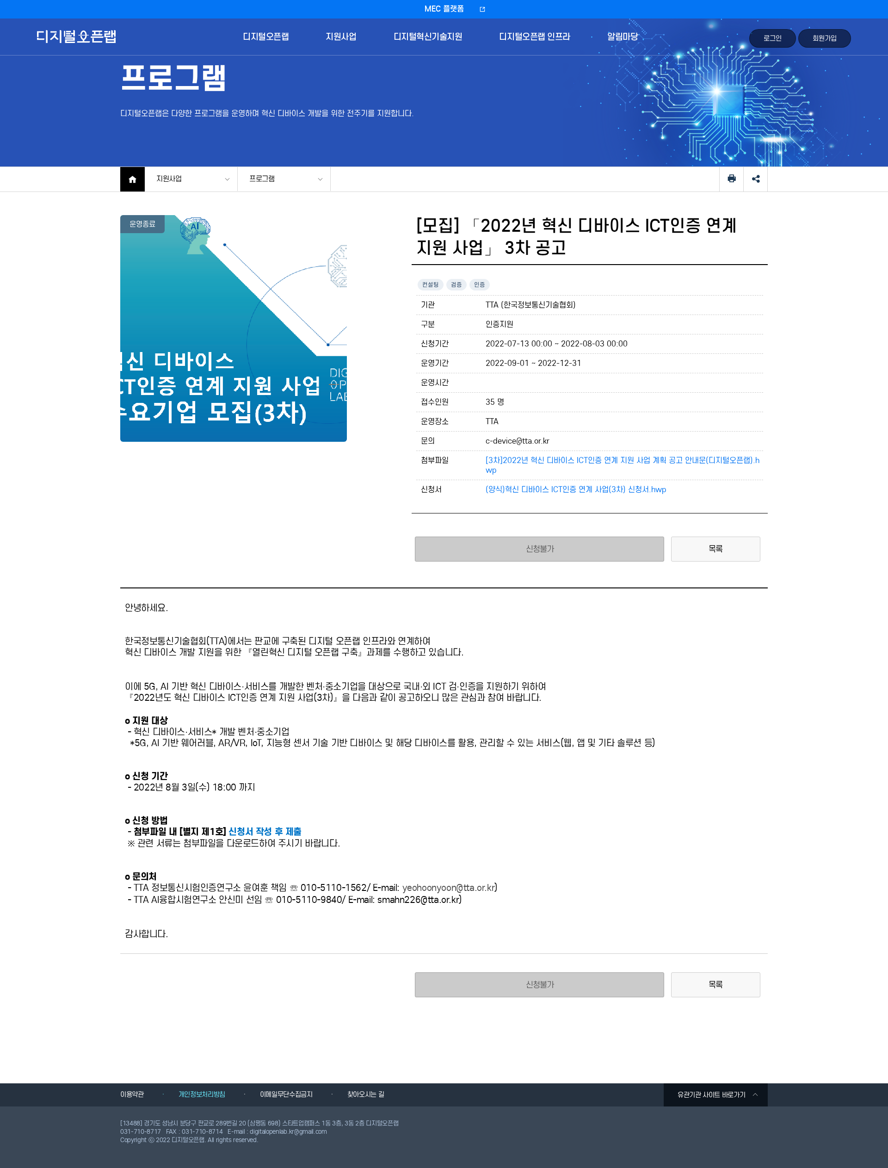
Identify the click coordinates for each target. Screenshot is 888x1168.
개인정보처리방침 (202, 1094)
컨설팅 (430, 284)
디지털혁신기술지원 (428, 36)
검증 (456, 284)
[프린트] (731, 179)
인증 (479, 284)
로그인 (773, 38)
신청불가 (540, 985)
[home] (132, 179)
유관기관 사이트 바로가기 (711, 1095)
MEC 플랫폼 (444, 9)
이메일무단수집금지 (286, 1094)
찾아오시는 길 (365, 1094)
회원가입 (825, 38)
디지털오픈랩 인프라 (534, 36)
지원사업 (341, 36)
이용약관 (132, 1094)
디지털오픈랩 (78, 43)
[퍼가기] (755, 179)
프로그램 (262, 178)
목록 (715, 549)
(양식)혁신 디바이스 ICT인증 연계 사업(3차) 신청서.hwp (576, 489)
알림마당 (622, 36)
